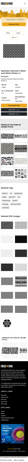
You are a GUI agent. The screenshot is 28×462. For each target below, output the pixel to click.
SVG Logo (4, 404)
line (19, 197)
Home (3, 411)
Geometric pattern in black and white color (7, 296)
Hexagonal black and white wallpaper (7, 254)
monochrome (6, 200)
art (11, 193)
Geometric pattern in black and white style (7, 310)
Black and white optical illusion (21, 283)
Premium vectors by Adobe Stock (11, 126)
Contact (3, 415)
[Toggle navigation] (25, 3)
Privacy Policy (21, 451)
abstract (4, 193)
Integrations (4, 420)
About (3, 413)
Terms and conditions (11, 451)
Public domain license (7, 418)
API (4, 451)
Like (14, 37)
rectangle (5, 204)
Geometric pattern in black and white (21, 296)
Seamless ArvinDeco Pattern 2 (21, 269)
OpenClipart (19, 101)
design (4, 197)
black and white (15, 204)
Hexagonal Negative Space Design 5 (7, 324)
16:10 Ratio (5, 207)
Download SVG (14, 105)
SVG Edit (3, 399)
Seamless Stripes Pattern (21, 241)
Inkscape (4, 395)
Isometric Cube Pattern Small (7, 241)
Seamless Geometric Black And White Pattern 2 (7, 225)
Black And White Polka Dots (21, 255)
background (18, 193)
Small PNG (14, 114)
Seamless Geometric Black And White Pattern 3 (21, 225)
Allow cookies (19, 460)
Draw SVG (4, 401)
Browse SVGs (14, 24)
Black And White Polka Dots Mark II (7, 269)
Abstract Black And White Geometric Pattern (7, 281)
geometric (12, 197)
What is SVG (4, 397)
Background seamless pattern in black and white (21, 309)
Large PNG (14, 110)
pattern (15, 200)
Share (8, 33)
